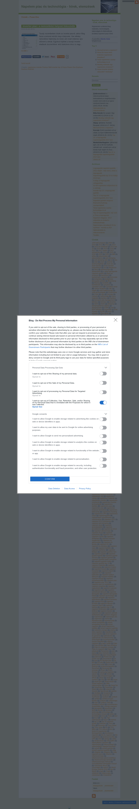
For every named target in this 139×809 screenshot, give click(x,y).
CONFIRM (50, 479)
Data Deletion (54, 488)
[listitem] (69, 367)
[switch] (103, 373)
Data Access (69, 488)
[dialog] (69, 404)
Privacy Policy (85, 488)
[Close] (116, 320)
